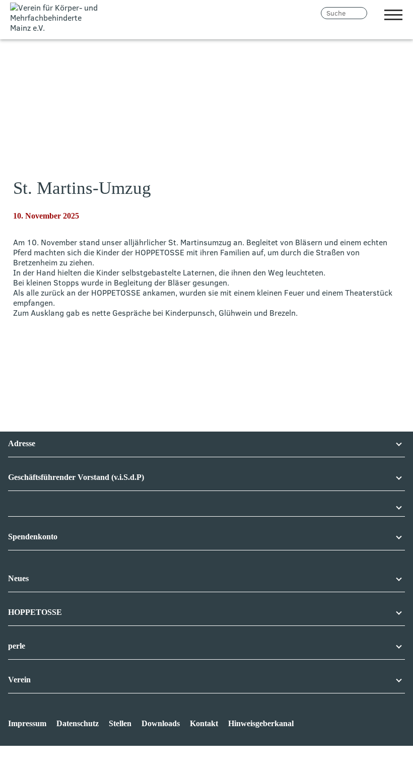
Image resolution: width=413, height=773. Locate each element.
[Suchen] (373, 13)
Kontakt (204, 723)
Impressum (27, 723)
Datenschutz (77, 723)
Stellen (120, 723)
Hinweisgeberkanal (261, 723)
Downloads (161, 723)
